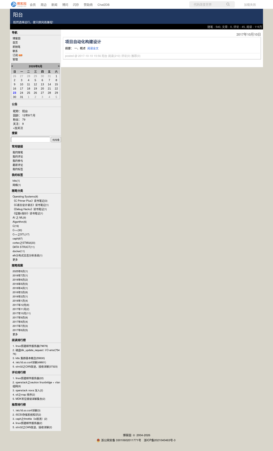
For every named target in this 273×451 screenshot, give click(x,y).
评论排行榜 (19, 372)
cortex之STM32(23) (24, 243)
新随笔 (16, 46)
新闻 (54, 4)
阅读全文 (93, 48)
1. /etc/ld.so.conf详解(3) (26, 410)
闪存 (76, 4)
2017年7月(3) (20, 326)
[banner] (16, 4)
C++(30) (17, 230)
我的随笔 (18, 152)
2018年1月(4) (20, 300)
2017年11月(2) (21, 309)
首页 (15, 42)
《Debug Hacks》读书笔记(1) (30, 209)
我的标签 (18, 169)
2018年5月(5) (20, 284)
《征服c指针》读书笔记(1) (28, 213)
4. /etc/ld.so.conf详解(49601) (29, 362)
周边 (44, 4)
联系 (15, 51)
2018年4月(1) (20, 288)
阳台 (18, 15)
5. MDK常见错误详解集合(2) (29, 399)
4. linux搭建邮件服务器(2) (27, 423)
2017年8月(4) (20, 321)
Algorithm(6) (20, 221)
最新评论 (18, 165)
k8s (16, 180)
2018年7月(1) (20, 275)
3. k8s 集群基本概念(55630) (29, 358)
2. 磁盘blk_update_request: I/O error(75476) (36, 352)
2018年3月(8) (20, 292)
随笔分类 (17, 190)
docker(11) (19, 251)
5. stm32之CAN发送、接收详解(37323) (35, 366)
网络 (17, 185)
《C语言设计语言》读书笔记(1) (31, 205)
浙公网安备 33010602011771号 (121, 440)
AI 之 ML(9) (19, 217)
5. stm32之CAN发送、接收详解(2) (32, 427)
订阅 (15, 55)
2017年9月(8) (20, 317)
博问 (65, 4)
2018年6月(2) (20, 279)
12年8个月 (28, 115)
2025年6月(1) (20, 271)
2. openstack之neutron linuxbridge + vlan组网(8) (36, 384)
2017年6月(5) (20, 330)
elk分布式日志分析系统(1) (27, 255)
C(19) (16, 226)
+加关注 (18, 128)
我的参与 (18, 160)
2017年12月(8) (21, 305)
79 (23, 119)
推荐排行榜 (19, 404)
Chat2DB (104, 4)
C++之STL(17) (21, 234)
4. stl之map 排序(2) (24, 394)
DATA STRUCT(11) (24, 247)
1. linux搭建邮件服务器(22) (28, 378)
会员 (33, 4)
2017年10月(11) (22, 313)
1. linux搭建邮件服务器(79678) (30, 346)
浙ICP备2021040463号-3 (159, 440)
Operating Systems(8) (25, 196)
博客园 (16, 38)
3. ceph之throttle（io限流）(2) (30, 419)
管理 (15, 59)
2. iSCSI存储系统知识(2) (27, 414)
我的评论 (18, 156)
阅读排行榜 (19, 340)
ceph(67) (18, 238)
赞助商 (88, 4)
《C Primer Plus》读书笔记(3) (30, 200)
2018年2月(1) (20, 296)
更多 (15, 259)
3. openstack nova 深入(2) (28, 390)
